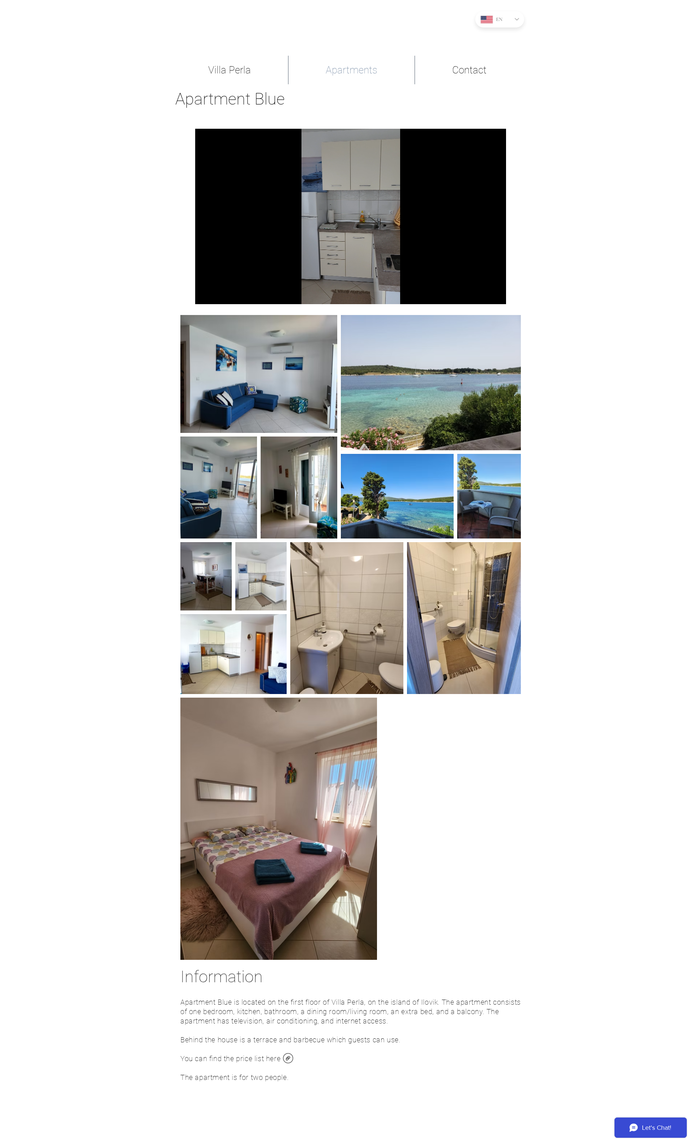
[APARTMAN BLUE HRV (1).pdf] (288, 1059)
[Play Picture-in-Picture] (484, 294)
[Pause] (204, 294)
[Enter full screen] (496, 294)
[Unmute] (217, 294)
